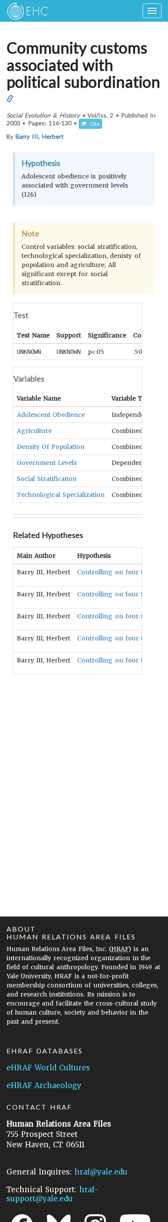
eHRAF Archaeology (43, 1085)
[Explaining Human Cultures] (25, 11)
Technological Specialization (61, 495)
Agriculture (34, 431)
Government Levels (47, 463)
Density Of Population (50, 447)
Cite (93, 124)
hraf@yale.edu (101, 1172)
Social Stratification (47, 479)
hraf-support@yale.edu (52, 1194)
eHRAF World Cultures (48, 1067)
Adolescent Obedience (51, 415)
